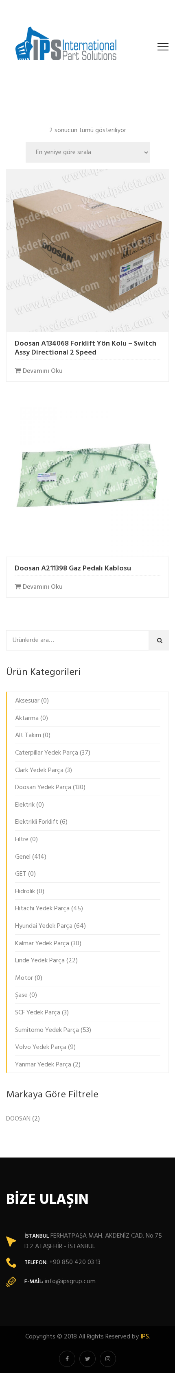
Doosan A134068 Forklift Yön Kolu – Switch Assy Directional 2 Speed (85, 348)
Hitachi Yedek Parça (42, 908)
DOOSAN (18, 1119)
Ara (161, 640)
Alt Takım (28, 735)
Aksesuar (27, 701)
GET (20, 874)
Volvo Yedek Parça (40, 1047)
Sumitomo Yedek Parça (47, 1030)
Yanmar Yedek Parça (43, 1065)
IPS (144, 1337)
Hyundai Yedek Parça (43, 926)
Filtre (21, 839)
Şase (21, 995)
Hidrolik (25, 891)
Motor (24, 978)
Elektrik (25, 805)
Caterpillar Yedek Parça (46, 753)
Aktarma (27, 718)
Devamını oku (43, 371)
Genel (23, 857)
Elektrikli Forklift (36, 822)
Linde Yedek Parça (40, 960)
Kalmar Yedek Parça (42, 943)
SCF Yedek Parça (37, 1012)
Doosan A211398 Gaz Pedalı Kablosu (73, 568)
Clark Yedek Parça (39, 770)
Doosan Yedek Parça (43, 787)
